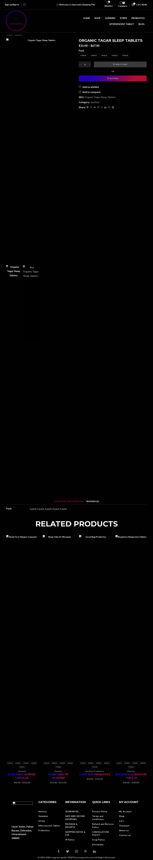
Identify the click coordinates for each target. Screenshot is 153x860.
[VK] (95, 107)
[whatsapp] (109, 107)
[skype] (112, 107)
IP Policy (70, 840)
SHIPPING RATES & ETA (75, 833)
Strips (123, 18)
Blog (141, 24)
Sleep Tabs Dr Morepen (58, 776)
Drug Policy (98, 840)
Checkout (124, 825)
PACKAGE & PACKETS (71, 825)
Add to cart (121, 64)
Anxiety (19, 35)
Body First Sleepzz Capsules (22, 776)
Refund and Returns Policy (103, 825)
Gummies (110, 18)
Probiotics (137, 18)
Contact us (125, 835)
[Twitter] (87, 107)
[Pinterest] (98, 107)
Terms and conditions (98, 817)
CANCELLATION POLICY (100, 833)
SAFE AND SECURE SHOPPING (75, 817)
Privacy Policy (99, 811)
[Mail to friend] (102, 107)
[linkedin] (105, 107)
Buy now (114, 78)
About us (124, 830)
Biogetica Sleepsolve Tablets (131, 776)
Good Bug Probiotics (94, 774)
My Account (125, 811)
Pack (81, 50)
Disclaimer (98, 844)
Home (86, 18)
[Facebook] (91, 107)
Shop (97, 18)
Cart (121, 821)
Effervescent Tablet (122, 24)
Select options (19, 648)
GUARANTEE (72, 811)
